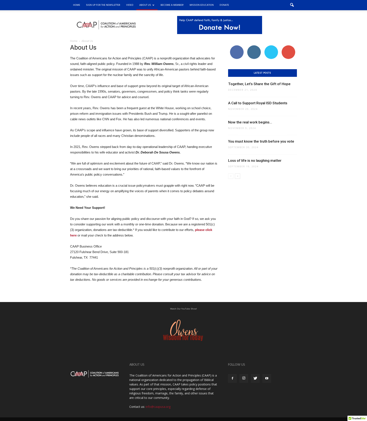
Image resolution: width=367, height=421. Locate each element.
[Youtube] (267, 378)
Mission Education (202, 5)
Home (76, 5)
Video (129, 5)
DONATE (224, 5)
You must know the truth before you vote (261, 141)
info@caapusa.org (158, 407)
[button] (292, 5)
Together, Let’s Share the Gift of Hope (259, 84)
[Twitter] (255, 378)
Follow (254, 47)
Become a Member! (172, 5)
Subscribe (288, 47)
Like (236, 47)
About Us (145, 5)
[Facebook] (232, 378)
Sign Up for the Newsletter (103, 5)
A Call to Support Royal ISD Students (257, 103)
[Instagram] (244, 378)
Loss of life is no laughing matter (254, 160)
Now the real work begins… (250, 122)
